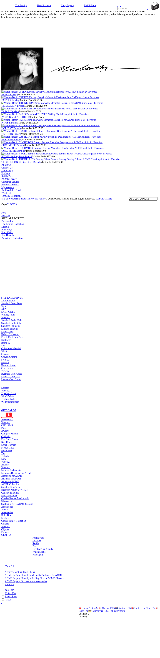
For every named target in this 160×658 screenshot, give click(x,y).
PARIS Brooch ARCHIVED (15, 117)
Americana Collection (12, 238)
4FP (3, 345)
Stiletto (4, 351)
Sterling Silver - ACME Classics (17, 504)
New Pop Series (9, 495)
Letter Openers (8, 445)
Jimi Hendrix (7, 235)
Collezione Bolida (10, 492)
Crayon (5, 354)
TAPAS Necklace (10, 111)
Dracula (5, 226)
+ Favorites (91, 91)
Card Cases (6, 368)
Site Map (25, 198)
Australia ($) (124, 608)
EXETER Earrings (10, 100)
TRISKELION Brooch (12, 105)
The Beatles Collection (12, 224)
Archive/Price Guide (11, 190)
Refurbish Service (10, 184)
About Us (6, 165)
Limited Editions (9, 328)
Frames (4, 532)
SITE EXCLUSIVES (12, 297)
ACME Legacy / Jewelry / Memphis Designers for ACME (33, 575)
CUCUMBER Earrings (13, 150)
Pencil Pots (6, 450)
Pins (3, 428)
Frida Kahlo (7, 232)
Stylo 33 (5, 359)
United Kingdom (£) (144, 608)
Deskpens (6, 340)
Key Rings (6, 442)
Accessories (7, 419)
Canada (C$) (108, 608)
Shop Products (44, 5)
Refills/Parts (90, 5)
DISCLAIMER (104, 198)
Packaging (37, 554)
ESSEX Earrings (9, 94)
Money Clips (7, 447)
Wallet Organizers (10, 402)
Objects (5, 523)
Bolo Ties (6, 515)
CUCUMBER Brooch (12, 145)
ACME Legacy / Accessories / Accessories (26, 581)
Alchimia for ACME (11, 478)
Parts (34, 546)
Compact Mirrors (9, 433)
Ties (3, 453)
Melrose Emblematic (11, 470)
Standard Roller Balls (11, 320)
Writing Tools (8, 314)
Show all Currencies (115, 611)
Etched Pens (7, 331)
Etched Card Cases (10, 376)
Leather (5, 387)
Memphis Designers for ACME (16, 473)
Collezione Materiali (11, 348)
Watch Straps (38, 551)
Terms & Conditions (11, 195)
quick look (80, 91)
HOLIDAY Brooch (11, 128)
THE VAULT (8, 300)
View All (5, 215)
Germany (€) (97, 611)
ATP (3, 309)
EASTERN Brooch (11, 134)
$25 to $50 (10, 593)
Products (5, 173)
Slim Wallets (7, 396)
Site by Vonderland (10, 198)
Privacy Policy (37, 198)
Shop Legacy (67, 5)
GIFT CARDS (8, 410)
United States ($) (89, 608)
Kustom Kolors (8, 365)
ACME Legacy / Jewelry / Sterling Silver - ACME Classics (34, 578)
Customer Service (10, 181)
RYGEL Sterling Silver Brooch (16, 156)
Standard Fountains (10, 326)
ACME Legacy (9, 179)
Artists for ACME (10, 481)
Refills (35, 543)
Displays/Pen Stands (42, 549)
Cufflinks (5, 436)
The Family (21, 5)
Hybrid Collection (10, 334)
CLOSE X (12, 204)
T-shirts (5, 456)
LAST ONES (8, 311)
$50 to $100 (11, 596)
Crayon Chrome (9, 356)
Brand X (5, 342)
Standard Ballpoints (11, 323)
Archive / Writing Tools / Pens (20, 572)
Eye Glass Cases (9, 439)
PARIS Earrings (9, 122)
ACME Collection (10, 484)
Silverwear (6, 501)
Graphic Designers (10, 487)
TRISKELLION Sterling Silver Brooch (21, 162)
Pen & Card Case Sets (12, 337)
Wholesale (6, 193)
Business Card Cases (11, 373)
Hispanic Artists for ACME (14, 490)
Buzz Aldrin (7, 221)
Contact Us (6, 167)
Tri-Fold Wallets (9, 399)
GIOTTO (6, 535)
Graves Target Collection (13, 520)
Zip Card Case (8, 393)
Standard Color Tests (11, 303)
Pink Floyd (6, 229)
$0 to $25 (9, 590)
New (3, 212)
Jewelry (5, 430)
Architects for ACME (11, 475)
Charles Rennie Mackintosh (15, 498)
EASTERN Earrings (11, 139)
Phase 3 (5, 362)
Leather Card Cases (11, 379)
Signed (4, 306)
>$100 (8, 599)
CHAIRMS (7, 425)
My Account (7, 187)
